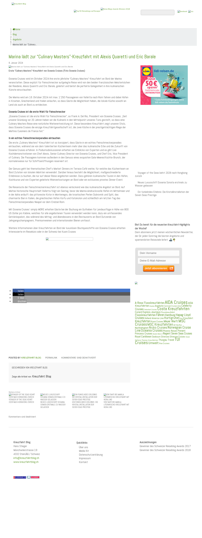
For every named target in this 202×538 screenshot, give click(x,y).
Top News (30, 24)
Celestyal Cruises (150, 309)
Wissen (179, 24)
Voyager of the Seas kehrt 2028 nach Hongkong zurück (161, 174)
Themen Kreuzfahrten (150, 340)
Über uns (83, 447)
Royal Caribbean (143, 336)
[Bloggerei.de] (33, 477)
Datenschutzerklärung (91, 454)
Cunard (138, 312)
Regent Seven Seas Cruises (177, 333)
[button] (18, 291)
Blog (15, 34)
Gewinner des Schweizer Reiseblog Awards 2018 (165, 450)
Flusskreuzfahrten (155, 24)
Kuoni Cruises (157, 321)
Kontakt (83, 462)
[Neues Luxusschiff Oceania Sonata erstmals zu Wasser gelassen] (53, 397)
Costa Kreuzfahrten (173, 308)
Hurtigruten (171, 318)
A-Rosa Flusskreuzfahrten (149, 303)
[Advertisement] (69, 330)
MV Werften (178, 325)
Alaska (152, 306)
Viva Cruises (164, 343)
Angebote (83, 24)
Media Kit (84, 451)
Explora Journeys (151, 312)
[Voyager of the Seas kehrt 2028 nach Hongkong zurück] (22, 395)
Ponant (181, 330)
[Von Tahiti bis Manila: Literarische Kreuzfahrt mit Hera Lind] (117, 397)
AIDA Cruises (176, 302)
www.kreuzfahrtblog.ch (26, 462)
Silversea (165, 336)
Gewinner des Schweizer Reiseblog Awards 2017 (165, 446)
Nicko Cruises (158, 327)
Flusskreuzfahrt (168, 312)
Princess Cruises (143, 333)
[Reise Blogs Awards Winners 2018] (115, 11)
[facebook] (182, 11)
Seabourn (156, 336)
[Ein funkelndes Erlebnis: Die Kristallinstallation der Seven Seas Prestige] (85, 397)
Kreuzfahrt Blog (31, 358)
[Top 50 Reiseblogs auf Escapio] (87, 11)
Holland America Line (154, 318)
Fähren (160, 315)
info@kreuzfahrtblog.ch (26, 458)
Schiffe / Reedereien (57, 24)
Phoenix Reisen (170, 330)
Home (15, 24)
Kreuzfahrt (188, 318)
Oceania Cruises (152, 330)
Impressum (85, 458)
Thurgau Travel (166, 340)
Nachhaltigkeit (142, 327)
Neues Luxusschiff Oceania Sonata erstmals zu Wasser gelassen (161, 184)
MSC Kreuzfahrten (160, 324)
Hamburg (170, 315)
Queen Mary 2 (158, 334)
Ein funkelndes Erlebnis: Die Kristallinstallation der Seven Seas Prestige (162, 193)
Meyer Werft (171, 321)
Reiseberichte (126, 24)
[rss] (190, 11)
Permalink (51, 358)
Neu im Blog (103, 24)
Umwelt (153, 343)
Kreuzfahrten (143, 321)
